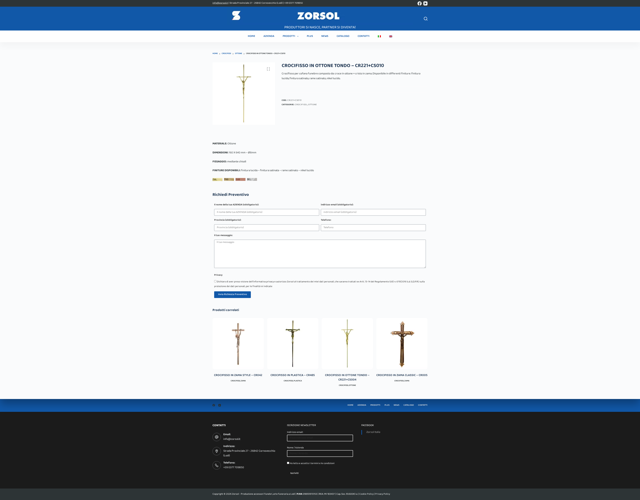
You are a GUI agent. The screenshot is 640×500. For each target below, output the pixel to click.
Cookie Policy (366, 494)
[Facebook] (420, 3)
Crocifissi (301, 105)
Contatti (364, 36)
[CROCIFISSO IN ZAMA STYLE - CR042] (238, 343)
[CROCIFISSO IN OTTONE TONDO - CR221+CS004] (347, 343)
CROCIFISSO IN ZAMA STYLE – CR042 (238, 375)
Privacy (218, 275)
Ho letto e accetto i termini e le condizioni (312, 463)
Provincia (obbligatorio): (227, 220)
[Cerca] (426, 18)
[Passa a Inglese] (390, 36)
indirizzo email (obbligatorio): (337, 205)
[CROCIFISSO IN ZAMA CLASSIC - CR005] (402, 343)
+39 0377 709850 (233, 467)
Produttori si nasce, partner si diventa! (320, 27)
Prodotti (289, 36)
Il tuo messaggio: (223, 236)
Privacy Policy (382, 494)
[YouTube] (425, 3)
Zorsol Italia (373, 432)
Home (251, 36)
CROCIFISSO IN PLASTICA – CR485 (292, 375)
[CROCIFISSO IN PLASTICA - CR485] (292, 343)
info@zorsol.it (220, 3)
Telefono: (326, 220)
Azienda (269, 36)
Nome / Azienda (295, 447)
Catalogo (343, 36)
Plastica (298, 381)
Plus (310, 36)
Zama (243, 381)
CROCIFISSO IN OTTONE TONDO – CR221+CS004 (347, 377)
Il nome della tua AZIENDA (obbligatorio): (236, 205)
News (324, 36)
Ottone (312, 105)
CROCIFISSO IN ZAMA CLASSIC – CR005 (402, 375)
